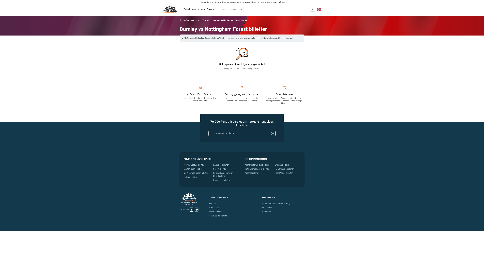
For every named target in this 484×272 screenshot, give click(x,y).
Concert (210, 9)
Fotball (187, 9)
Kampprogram (198, 9)
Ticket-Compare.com (189, 20)
